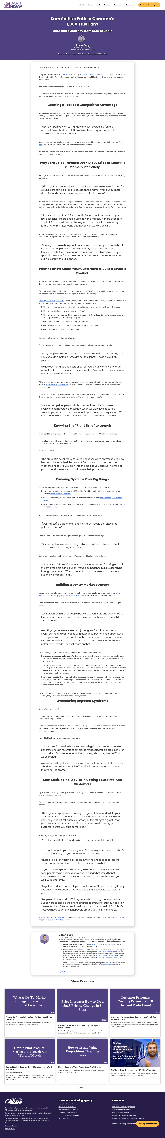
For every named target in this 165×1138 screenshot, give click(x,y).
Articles (67, 54)
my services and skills (106, 965)
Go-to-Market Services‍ (67, 1107)
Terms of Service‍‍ (11, 1126)
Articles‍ (115, 1104)
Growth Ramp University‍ (121, 1110)
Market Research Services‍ (68, 1110)
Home (60, 54)
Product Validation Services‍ (69, 1115)
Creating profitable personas (51, 301)
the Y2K (64, 74)
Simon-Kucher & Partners (60, 493)
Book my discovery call (147, 1124)
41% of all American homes (91, 74)
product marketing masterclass (106, 955)
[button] (118, 5)
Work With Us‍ (64, 1118)
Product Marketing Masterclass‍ (124, 1115)
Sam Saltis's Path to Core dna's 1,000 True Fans (90, 54)
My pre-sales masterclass (106, 952)
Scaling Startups (97, 944)
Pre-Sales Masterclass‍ (120, 1112)
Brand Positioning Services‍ (68, 1104)
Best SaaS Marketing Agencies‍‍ (123, 1107)
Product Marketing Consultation (124, 1124)
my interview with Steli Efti (57, 384)
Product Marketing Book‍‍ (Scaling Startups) (128, 1118)
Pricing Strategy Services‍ (68, 1112)
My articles (62, 972)
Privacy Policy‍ (10, 1129)
